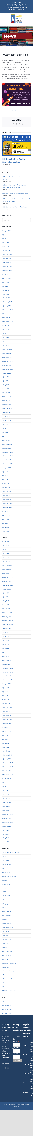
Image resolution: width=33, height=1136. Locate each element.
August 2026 (7, 231)
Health (5, 920)
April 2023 (6, 389)
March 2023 (6, 393)
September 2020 (8, 511)
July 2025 (6, 282)
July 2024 (6, 329)
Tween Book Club (8, 979)
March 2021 (6, 488)
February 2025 (7, 302)
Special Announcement (10, 963)
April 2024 (6, 341)
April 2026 (6, 246)
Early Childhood (17, 111)
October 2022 (7, 412)
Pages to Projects (8, 951)
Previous (22, 47)
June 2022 (6, 428)
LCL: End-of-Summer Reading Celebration (15, 193)
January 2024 (7, 353)
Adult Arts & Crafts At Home (11, 852)
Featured (6, 908)
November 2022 (8, 408)
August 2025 (7, 278)
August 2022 (7, 420)
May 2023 (6, 385)
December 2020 (8, 499)
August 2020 (7, 515)
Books (11, 111)
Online (5, 947)
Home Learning (8, 927)
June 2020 (6, 523)
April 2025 (6, 294)
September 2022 (8, 416)
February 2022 (7, 444)
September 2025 (8, 274)
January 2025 (7, 306)
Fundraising (6, 916)
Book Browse (7, 872)
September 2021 (8, 464)
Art (4, 868)
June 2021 (6, 476)
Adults (5, 856)
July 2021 (6, 472)
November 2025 (8, 266)
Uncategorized (7, 987)
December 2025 (8, 262)
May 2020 (6, 527)
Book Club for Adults (9, 876)
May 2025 (6, 290)
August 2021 (7, 468)
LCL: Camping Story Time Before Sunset (15, 207)
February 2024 (7, 349)
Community (6, 884)
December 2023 (8, 357)
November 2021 (8, 456)
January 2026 (7, 258)
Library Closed (7, 935)
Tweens (5, 983)
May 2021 (6, 480)
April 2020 (6, 531)
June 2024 (6, 333)
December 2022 (8, 405)
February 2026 (7, 254)
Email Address (16, 1040)
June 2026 (6, 239)
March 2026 (6, 250)
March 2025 (6, 298)
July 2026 (6, 235)
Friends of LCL (7, 912)
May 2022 (6, 432)
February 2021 (7, 491)
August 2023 (7, 373)
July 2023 (6, 377)
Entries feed (7, 1005)
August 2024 (7, 325)
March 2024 (6, 345)
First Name (16, 1047)
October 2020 (7, 507)
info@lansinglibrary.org (9, 1049)
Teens (5, 975)
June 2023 (6, 381)
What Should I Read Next (10, 991)
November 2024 (8, 314)
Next (28, 47)
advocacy (6, 860)
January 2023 (7, 401)
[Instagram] (5, 1068)
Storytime (24, 111)
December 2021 (8, 452)
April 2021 (6, 484)
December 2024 (8, 310)
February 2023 (7, 397)
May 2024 (6, 337)
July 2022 (6, 424)
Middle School (7, 939)
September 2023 (8, 369)
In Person (6, 931)
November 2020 (8, 503)
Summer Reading (8, 971)
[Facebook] (3, 1068)
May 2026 (6, 242)
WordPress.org (7, 1013)
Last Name (16, 1054)
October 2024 (7, 318)
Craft (4, 888)
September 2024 (8, 322)
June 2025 (6, 286)
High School (7, 923)
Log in (5, 1001)
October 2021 (7, 460)
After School (7, 864)
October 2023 (7, 365)
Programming (7, 955)
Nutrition (6, 943)
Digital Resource (8, 892)
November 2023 (8, 361)
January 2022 (7, 448)
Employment (7, 904)
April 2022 (6, 436)
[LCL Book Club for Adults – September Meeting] (16, 135)
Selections (6, 959)
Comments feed (8, 1009)
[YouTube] (8, 1068)
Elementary (6, 900)
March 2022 (6, 440)
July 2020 (6, 519)
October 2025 (7, 270)
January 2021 (7, 495)
